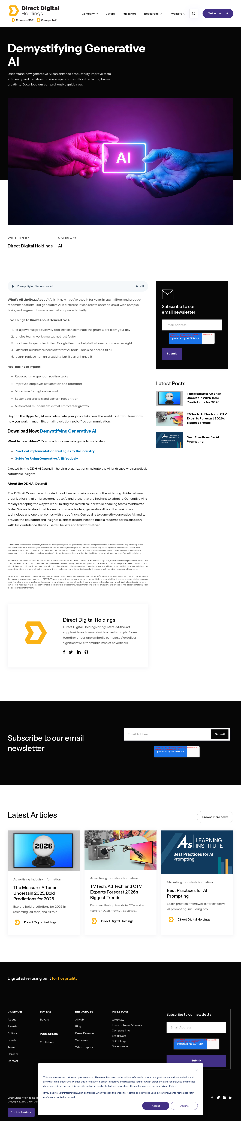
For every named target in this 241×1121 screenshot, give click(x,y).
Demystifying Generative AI (68, 431)
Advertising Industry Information (37, 879)
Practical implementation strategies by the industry (55, 451)
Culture (12, 1033)
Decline (184, 1105)
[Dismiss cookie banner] (196, 1070)
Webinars (81, 1040)
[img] (136, 286)
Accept (156, 1105)
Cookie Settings (21, 1112)
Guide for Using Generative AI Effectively (46, 458)
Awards (12, 1026)
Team (11, 1047)
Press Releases (85, 1033)
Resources (151, 13)
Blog (78, 1026)
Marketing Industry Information (190, 882)
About (12, 1019)
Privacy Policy (168, 1085)
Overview (118, 1020)
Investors (176, 13)
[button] (12, 286)
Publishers (129, 13)
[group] (78, 286)
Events (12, 1040)
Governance (120, 1046)
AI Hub (79, 1019)
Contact (13, 1061)
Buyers (110, 13)
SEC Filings (119, 1041)
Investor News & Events (127, 1025)
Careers (13, 1054)
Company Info (121, 1030)
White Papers (84, 1047)
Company (88, 13)
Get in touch (216, 13)
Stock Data (119, 1035)
